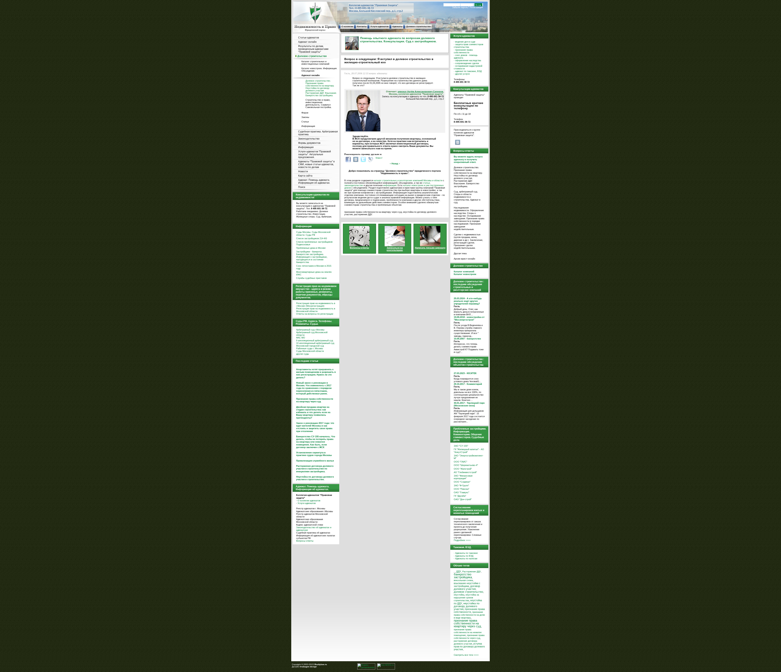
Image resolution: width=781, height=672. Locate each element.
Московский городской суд (310, 346)
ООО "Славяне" (462, 482)
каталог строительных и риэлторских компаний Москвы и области (408, 180)
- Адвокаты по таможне (466, 553)
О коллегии (347, 26)
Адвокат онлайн (307, 41)
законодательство (353, 185)
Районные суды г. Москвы (309, 348)
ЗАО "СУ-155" (461, 446)
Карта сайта (305, 175)
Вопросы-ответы (304, 541)
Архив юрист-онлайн (464, 258)
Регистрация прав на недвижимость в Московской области (315, 309)
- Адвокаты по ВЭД (463, 556)
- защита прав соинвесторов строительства (468, 45)
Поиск (301, 187)
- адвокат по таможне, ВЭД (468, 71)
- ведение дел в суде (464, 41)
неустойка (459, 594)
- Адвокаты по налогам (465, 558)
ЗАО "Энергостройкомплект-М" (468, 456)
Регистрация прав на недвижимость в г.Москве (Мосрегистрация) (315, 304)
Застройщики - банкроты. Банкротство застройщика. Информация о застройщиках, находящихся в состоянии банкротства (311, 257)
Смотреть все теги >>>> (466, 655)
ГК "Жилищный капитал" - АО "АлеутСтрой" (469, 450)
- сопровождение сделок (466, 63)
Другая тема (460, 253)
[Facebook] (348, 159)
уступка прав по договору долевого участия (469, 647)
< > (395, 163)
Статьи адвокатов (308, 37)
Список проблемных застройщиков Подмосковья (314, 243)
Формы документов (309, 143)
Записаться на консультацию (395, 249)
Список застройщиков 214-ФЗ (311, 238)
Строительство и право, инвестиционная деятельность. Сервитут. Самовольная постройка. (318, 103)
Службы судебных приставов (311, 278)
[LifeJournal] (370, 159)
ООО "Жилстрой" (463, 469)
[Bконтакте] (355, 159)
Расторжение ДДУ (471, 571)
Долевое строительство (418, 26)
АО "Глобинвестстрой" (465, 472)
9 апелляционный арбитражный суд (314, 340)
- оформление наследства (467, 60)
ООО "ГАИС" (460, 461)
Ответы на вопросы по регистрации (314, 314)
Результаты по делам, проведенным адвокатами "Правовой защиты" (313, 49)
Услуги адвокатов (379, 26)
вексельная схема (463, 580)
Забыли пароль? (460, 7)
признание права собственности (469, 610)
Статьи (305, 121)
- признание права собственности (463, 51)
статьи (426, 183)
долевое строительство (468, 591)
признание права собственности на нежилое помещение (468, 632)
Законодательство (309, 138)
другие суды (302, 354)
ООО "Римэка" (461, 489)
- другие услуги (462, 74)
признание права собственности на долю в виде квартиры (469, 615)
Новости (303, 171)
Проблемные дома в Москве (311, 248)
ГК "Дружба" (460, 496)
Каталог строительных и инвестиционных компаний (315, 62)
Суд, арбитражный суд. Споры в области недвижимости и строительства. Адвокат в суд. (467, 197)
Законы (305, 117)
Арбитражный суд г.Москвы (310, 329)
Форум (304, 112)
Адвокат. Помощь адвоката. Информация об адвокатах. (314, 181)
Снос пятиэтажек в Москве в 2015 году (313, 267)
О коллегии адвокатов (309, 500)
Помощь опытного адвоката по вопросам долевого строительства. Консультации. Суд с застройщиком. (398, 39)
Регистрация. (476, 7)
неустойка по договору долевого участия (466, 606)
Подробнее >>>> (462, 540)
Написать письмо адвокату (430, 248)
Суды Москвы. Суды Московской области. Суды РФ (313, 233)
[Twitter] (363, 159)
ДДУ (458, 571)
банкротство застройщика (463, 576)
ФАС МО (300, 337)
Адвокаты (397, 26)
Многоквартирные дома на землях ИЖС (314, 273)
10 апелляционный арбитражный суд (315, 343)
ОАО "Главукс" (461, 492)
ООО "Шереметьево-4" (466, 465)
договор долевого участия (467, 587)
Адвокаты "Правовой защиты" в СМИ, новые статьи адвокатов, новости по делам (316, 164)
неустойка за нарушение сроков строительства (466, 597)
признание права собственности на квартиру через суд (467, 623)
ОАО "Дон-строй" (463, 499)
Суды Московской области (310, 351)
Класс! (379, 158)
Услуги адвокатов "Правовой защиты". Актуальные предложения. (314, 154)
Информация (308, 126)
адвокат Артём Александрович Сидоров (420, 91)
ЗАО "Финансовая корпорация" (463, 477)
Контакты (362, 26)
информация (389, 185)
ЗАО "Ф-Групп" (461, 485)
